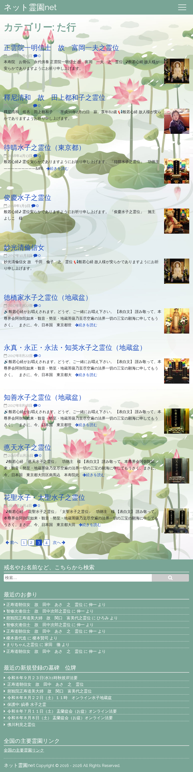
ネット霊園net (30, 7)
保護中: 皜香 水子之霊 (26, 704)
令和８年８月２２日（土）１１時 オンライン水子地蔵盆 (59, 697)
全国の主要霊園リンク (24, 750)
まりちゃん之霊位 (22, 644)
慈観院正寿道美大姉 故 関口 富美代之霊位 (48, 618)
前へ (14, 542)
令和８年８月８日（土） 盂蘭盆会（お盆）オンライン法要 (60, 717)
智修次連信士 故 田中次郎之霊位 (38, 611)
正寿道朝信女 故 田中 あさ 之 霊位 (44, 604)
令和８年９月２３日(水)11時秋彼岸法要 (42, 677)
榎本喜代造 (16, 638)
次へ (57, 542)
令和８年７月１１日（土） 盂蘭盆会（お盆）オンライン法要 (62, 711)
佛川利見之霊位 (21, 724)
